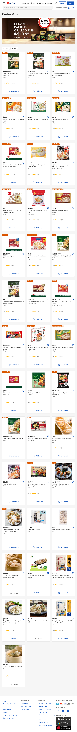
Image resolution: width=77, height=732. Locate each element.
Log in (70, 3)
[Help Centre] (56, 3)
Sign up (62, 3)
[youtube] (63, 712)
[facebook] (58, 712)
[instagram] (68, 712)
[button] (66, 8)
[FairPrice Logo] (11, 3)
